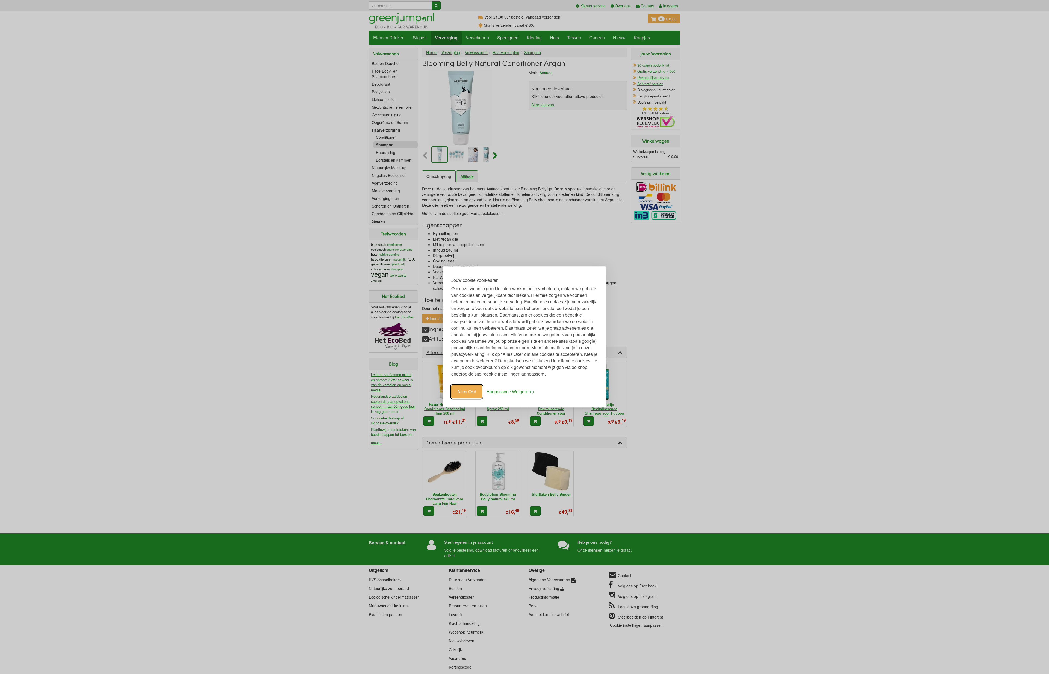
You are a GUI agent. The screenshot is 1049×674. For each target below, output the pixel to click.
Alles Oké (466, 391)
